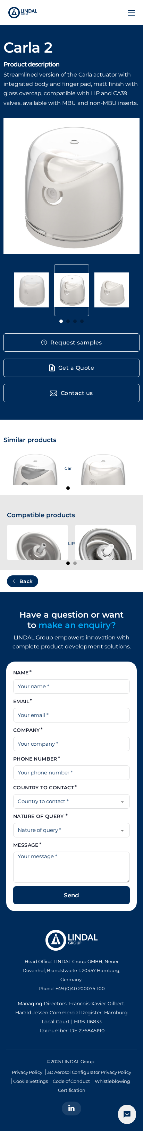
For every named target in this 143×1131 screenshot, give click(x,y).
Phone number (35, 759)
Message (26, 845)
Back (26, 581)
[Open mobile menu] (131, 13)
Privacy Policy (27, 1072)
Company (26, 730)
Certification (71, 1090)
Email (21, 701)
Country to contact (43, 787)
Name (21, 673)
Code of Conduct (71, 1081)
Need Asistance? (127, 1114)
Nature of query (39, 816)
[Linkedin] (71, 1108)
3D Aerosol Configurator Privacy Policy (89, 1072)
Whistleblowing (113, 1081)
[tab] (61, 321)
